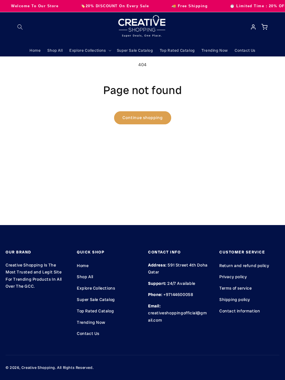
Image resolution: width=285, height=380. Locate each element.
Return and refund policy (244, 265)
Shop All (85, 277)
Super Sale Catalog (96, 299)
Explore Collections (96, 288)
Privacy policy (233, 277)
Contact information (239, 311)
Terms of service (235, 288)
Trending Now (91, 322)
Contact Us (88, 333)
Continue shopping (142, 117)
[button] (20, 27)
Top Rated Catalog (95, 311)
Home (83, 265)
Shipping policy (234, 299)
